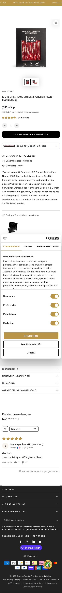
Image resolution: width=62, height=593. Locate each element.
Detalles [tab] (28, 246)
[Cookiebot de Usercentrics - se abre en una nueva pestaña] (46, 238)
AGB (10, 583)
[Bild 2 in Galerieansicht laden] (34, 82)
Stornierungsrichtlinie (32, 587)
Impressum (52, 583)
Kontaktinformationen (34, 583)
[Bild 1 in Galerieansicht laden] (27, 82)
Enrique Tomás (23, 576)
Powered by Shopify (11, 580)
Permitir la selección (31, 344)
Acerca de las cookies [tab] (47, 246)
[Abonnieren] (58, 520)
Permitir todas (31, 336)
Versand (13, 112)
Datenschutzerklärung (49, 580)
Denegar (31, 352)
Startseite (7, 91)
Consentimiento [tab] (11, 246)
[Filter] (5, 429)
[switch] (54, 305)
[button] (9, 117)
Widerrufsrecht (29, 580)
